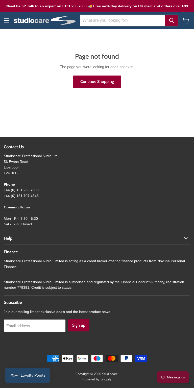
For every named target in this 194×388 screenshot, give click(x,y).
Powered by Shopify (97, 379)
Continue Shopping (97, 81)
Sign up (78, 325)
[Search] (171, 20)
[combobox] (122, 20)
